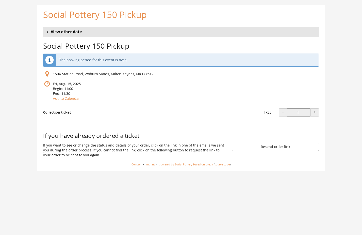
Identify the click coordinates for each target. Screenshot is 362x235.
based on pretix (203, 164)
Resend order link (275, 146)
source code (222, 164)
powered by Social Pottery (175, 164)
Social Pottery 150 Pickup (95, 15)
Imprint (150, 164)
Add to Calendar (66, 98)
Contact (136, 164)
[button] (181, 32)
